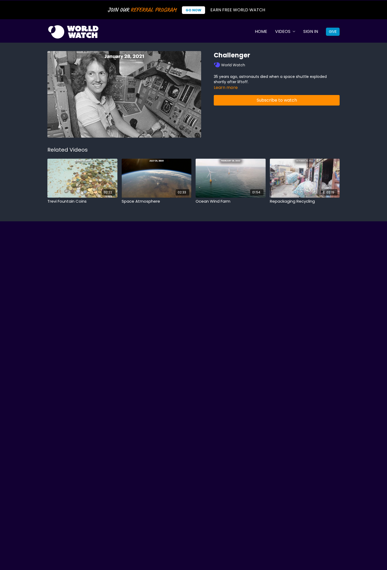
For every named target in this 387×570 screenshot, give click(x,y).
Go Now (193, 10)
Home (261, 31)
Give (333, 31)
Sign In (310, 31)
